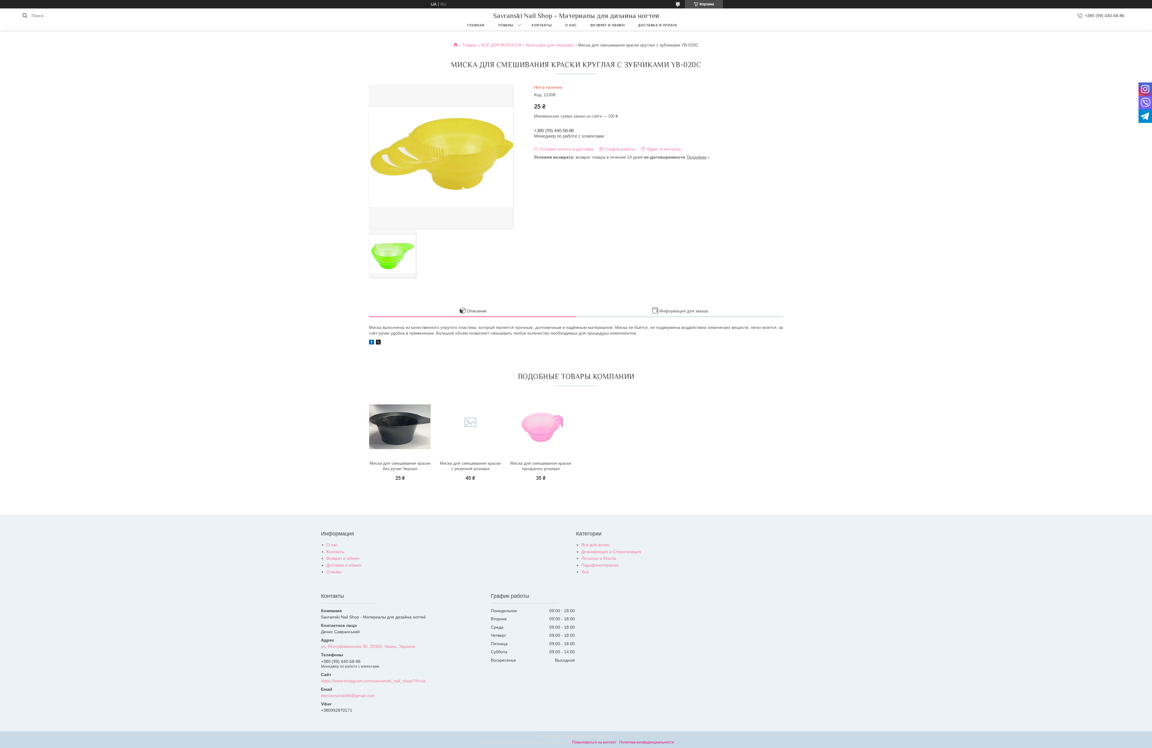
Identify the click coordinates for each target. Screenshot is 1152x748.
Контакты (542, 25)
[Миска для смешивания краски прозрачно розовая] (541, 427)
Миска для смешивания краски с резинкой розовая (470, 466)
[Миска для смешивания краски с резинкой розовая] (470, 427)
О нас (571, 25)
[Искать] (25, 15)
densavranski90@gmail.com (348, 695)
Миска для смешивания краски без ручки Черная (400, 466)
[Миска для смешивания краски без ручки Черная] (400, 427)
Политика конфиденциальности (646, 742)
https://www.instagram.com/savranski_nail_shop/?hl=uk (373, 680)
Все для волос (595, 544)
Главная (475, 25)
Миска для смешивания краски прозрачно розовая (540, 466)
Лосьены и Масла (598, 558)
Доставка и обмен (344, 565)
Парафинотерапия (600, 565)
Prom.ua (602, 737)
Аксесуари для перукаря (550, 45)
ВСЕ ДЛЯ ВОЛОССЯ (501, 45)
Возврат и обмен (607, 25)
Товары (506, 25)
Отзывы (333, 571)
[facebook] (371, 343)
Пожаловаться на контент (594, 742)
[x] (378, 343)
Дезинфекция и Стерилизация (611, 551)
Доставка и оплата (657, 25)
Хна (585, 571)
